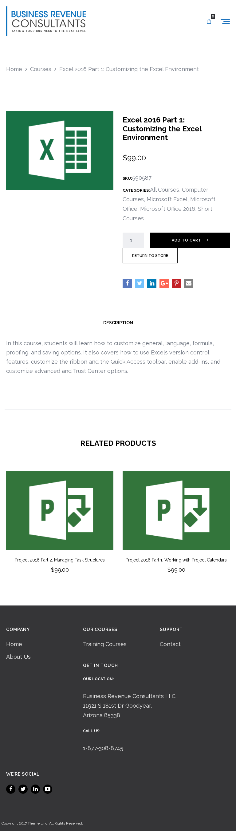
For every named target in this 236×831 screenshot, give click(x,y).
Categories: (136, 190)
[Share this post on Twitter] (139, 283)
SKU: (127, 178)
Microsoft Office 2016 (167, 209)
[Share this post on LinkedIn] (151, 283)
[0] (208, 21)
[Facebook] (10, 789)
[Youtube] (47, 789)
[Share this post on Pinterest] (176, 283)
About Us (18, 656)
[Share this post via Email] (188, 283)
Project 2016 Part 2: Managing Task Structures (60, 559)
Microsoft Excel (167, 199)
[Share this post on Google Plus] (164, 283)
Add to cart (186, 240)
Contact (170, 644)
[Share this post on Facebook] (127, 283)
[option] (60, 530)
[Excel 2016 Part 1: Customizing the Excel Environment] (59, 150)
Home (14, 644)
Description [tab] (118, 322)
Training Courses (105, 644)
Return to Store (150, 256)
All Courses (164, 189)
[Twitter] (23, 789)
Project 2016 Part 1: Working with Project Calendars (176, 559)
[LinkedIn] (35, 789)
